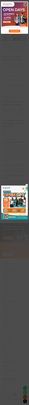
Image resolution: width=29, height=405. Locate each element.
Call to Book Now (14, 31)
